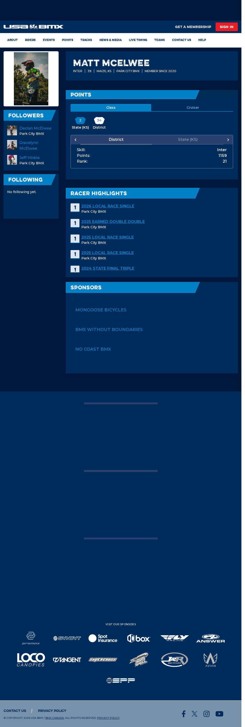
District (116, 139)
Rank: (82, 161)
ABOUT (12, 40)
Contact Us (181, 40)
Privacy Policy (52, 710)
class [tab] (111, 107)
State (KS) (188, 139)
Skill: (81, 150)
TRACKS (86, 40)
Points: (83, 156)
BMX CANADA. (54, 718)
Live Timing (138, 40)
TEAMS (159, 40)
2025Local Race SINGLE (107, 237)
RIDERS (30, 40)
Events (49, 40)
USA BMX (37, 718)
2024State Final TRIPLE (107, 268)
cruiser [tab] (193, 107)
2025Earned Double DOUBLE (113, 221)
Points (67, 40)
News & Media (110, 40)
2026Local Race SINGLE (107, 206)
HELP (202, 40)
